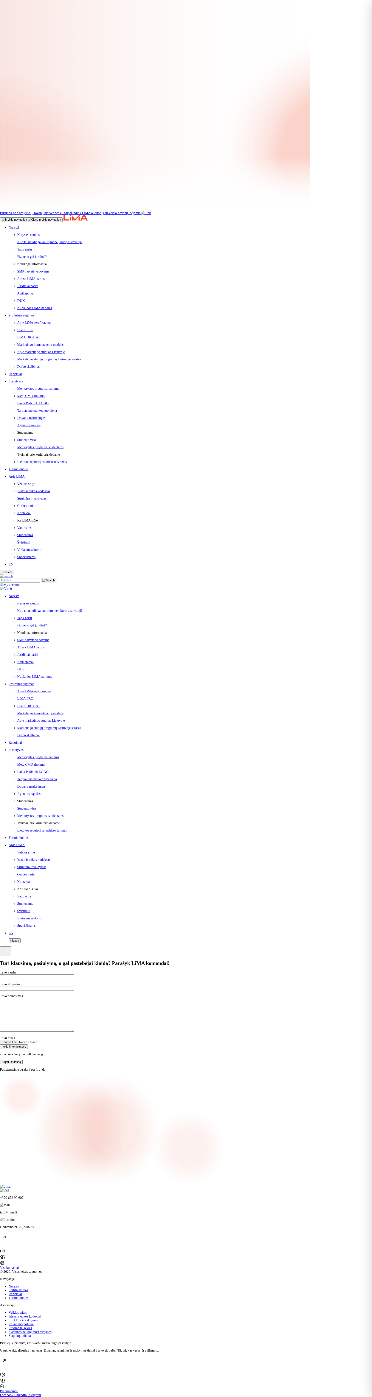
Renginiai (15, 1294)
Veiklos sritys (18, 1312)
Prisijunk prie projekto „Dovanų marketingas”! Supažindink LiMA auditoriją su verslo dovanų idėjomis (70, 213)
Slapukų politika (20, 1336)
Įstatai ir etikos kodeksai (25, 1316)
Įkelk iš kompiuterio (14, 1046)
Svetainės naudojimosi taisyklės (30, 1332)
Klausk (14, 940)
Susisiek (7, 572)
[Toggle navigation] (31, 219)
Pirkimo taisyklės (20, 1328)
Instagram (34, 1395)
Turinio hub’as (18, 1298)
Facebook (7, 1395)
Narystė (14, 1286)
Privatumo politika (21, 1324)
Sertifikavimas (18, 1290)
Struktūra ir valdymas (23, 1320)
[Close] (5, 951)
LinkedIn (21, 1395)
